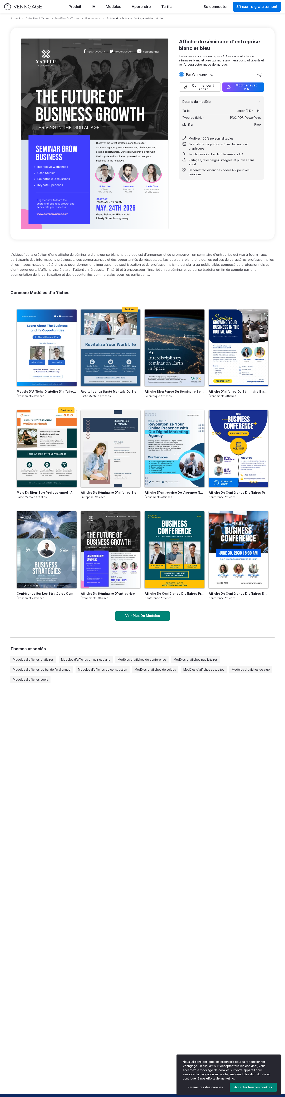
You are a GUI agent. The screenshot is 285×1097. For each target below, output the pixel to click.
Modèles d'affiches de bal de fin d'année (42, 669)
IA (93, 6)
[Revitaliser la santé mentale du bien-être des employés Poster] (111, 348)
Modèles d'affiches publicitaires (196, 659)
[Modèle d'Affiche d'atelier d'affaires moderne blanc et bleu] (47, 348)
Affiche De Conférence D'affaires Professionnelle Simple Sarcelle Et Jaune (174, 593)
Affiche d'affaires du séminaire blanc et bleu (239, 391)
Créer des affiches (37, 18)
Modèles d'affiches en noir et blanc (85, 659)
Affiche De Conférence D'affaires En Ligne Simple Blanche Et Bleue (239, 593)
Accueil (15, 18)
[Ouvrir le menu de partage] (259, 74)
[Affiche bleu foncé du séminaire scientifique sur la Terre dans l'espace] (174, 348)
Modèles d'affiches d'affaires (33, 659)
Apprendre (141, 6)
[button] (200, 87)
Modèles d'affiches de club (251, 669)
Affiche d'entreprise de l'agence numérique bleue (174, 492)
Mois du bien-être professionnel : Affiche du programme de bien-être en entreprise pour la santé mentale (47, 492)
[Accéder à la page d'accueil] (23, 6)
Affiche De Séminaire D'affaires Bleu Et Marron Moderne (111, 492)
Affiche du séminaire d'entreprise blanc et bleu (111, 593)
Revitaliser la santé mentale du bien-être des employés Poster (111, 391)
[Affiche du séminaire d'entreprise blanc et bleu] (111, 549)
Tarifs (166, 6)
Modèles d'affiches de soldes (155, 669)
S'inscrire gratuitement (256, 6)
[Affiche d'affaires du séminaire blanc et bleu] (239, 348)
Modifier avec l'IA (246, 87)
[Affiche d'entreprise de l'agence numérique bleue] (174, 448)
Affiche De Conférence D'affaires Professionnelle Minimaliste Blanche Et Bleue (239, 492)
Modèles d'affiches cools (30, 679)
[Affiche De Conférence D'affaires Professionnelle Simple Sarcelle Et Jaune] (174, 549)
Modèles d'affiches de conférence (142, 659)
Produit (75, 6)
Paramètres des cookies (205, 1087)
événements (93, 18)
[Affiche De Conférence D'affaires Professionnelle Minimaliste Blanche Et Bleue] (239, 448)
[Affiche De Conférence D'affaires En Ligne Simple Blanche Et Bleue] (239, 549)
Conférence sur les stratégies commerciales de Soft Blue (47, 593)
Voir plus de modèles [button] (142, 616)
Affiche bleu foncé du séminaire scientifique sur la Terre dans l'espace (174, 391)
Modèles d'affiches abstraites (203, 669)
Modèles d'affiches (67, 18)
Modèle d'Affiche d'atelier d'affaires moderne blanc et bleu (47, 391)
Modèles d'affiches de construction (102, 669)
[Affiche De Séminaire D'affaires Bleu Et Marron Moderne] (111, 448)
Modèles (113, 6)
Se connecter (216, 6)
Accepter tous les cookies (253, 1087)
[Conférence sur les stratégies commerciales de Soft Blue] (47, 549)
